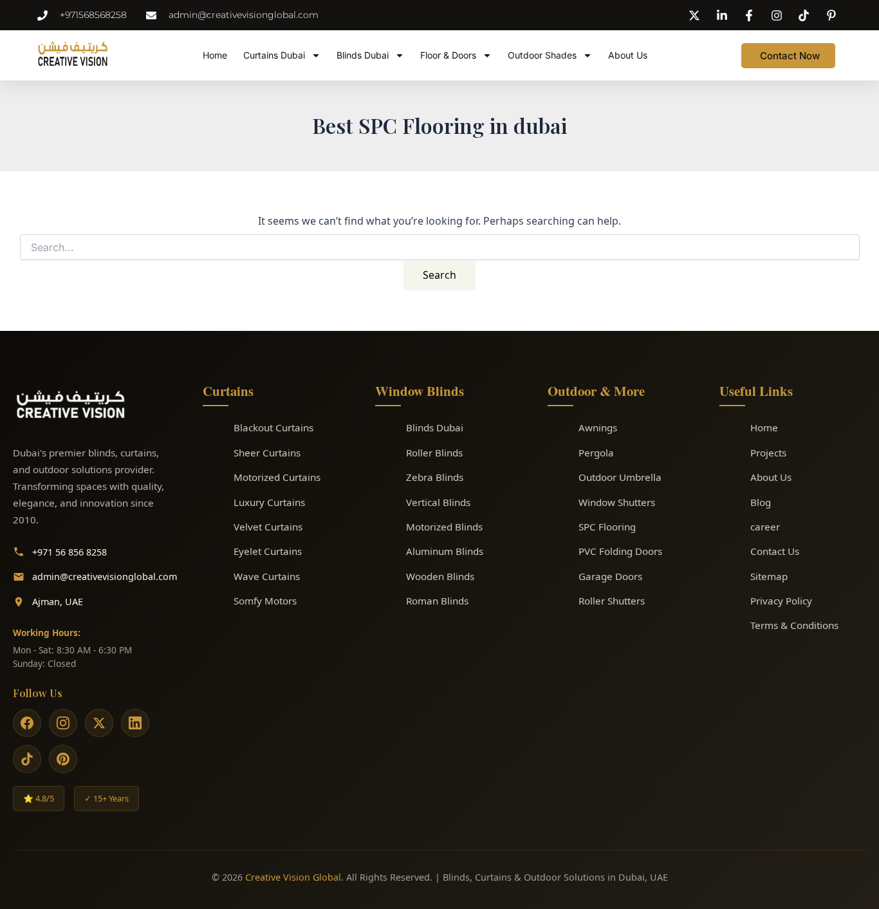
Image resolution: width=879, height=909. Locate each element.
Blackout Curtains (273, 427)
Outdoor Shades (542, 55)
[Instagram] (63, 723)
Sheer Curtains (267, 452)
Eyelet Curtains (268, 551)
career (765, 526)
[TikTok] (27, 759)
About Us (627, 55)
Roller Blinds (434, 452)
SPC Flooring (607, 526)
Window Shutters (616, 502)
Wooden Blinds (440, 576)
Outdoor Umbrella (620, 477)
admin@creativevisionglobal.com (104, 576)
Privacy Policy (781, 600)
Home (215, 55)
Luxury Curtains (269, 502)
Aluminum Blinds (444, 551)
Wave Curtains (267, 576)
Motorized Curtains (277, 477)
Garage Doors (610, 576)
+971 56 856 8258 (69, 552)
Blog (760, 502)
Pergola (596, 452)
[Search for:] (440, 247)
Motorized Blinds (444, 526)
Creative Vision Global (293, 877)
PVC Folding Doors (620, 551)
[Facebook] (27, 723)
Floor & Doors (448, 55)
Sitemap (769, 576)
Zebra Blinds (434, 477)
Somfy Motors (265, 600)
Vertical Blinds (438, 502)
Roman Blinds (437, 600)
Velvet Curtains (268, 526)
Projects (768, 452)
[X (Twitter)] (99, 723)
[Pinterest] (63, 759)
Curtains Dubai (274, 55)
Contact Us (774, 551)
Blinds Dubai (363, 55)
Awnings (597, 427)
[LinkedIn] (135, 723)
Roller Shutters (611, 600)
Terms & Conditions (794, 625)
